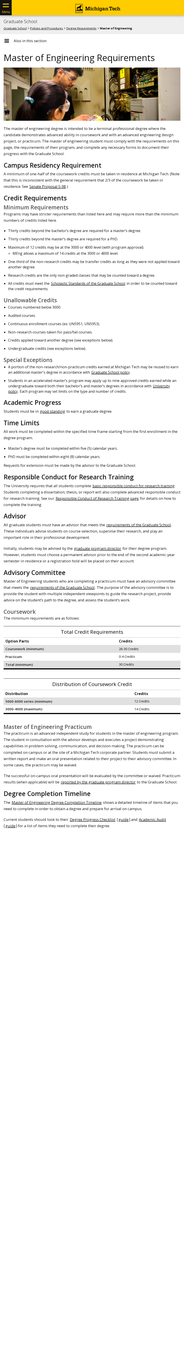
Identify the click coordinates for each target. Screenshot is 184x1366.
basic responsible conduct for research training (133, 485)
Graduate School (20, 21)
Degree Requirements (81, 28)
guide (123, 819)
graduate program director (97, 548)
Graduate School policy (110, 372)
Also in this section (30, 41)
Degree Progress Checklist (92, 819)
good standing (52, 411)
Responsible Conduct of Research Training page (97, 498)
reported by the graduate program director (98, 782)
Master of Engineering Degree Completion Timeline (57, 802)
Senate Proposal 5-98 (47, 186)
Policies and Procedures (46, 28)
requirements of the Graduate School (138, 524)
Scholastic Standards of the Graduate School (88, 283)
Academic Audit (152, 819)
